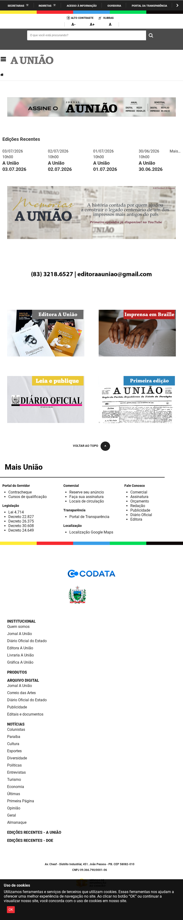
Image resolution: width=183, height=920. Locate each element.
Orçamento (139, 501)
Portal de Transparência (89, 516)
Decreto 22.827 (21, 516)
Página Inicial (2, 74)
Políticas (14, 765)
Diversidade (17, 758)
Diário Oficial (141, 515)
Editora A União (20, 648)
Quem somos (18, 626)
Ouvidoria (114, 5)
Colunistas (16, 729)
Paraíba (13, 736)
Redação (137, 505)
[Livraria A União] (91, 288)
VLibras (108, 18)
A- (73, 24)
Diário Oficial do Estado (27, 641)
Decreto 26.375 (21, 521)
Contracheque (20, 492)
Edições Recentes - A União (34, 832)
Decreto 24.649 (21, 530)
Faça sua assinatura (86, 496)
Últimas (13, 794)
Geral (11, 815)
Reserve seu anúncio (86, 492)
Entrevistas (16, 772)
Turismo (14, 779)
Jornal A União (19, 633)
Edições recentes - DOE (30, 840)
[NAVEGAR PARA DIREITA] (177, 5)
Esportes (14, 751)
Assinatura (139, 496)
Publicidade (140, 510)
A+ (92, 24)
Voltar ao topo (85, 445)
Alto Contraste (82, 18)
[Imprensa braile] (137, 354)
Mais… (175, 151)
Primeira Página (20, 801)
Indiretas (45, 5)
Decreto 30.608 (21, 526)
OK (11, 909)
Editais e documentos (25, 714)
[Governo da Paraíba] (91, 603)
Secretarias (16, 5)
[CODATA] (91, 575)
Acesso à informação (82, 5)
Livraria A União (20, 655)
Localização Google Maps (91, 532)
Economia (15, 786)
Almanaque (16, 822)
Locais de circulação (86, 501)
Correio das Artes (21, 693)
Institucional (21, 621)
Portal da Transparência (149, 5)
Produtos (17, 672)
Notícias (16, 724)
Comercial (138, 492)
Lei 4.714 (16, 512)
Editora (136, 519)
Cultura (13, 744)
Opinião (13, 808)
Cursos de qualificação (27, 496)
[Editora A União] (45, 354)
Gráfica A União (20, 662)
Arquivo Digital (23, 680)
